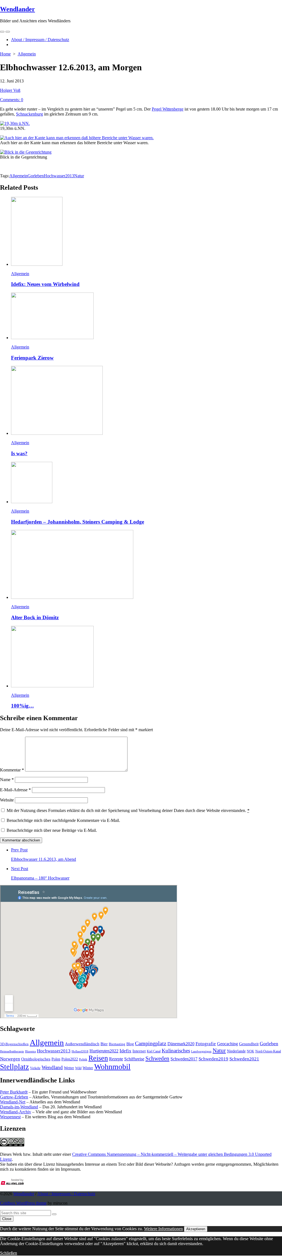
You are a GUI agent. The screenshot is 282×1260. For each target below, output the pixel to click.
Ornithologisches (35, 1059)
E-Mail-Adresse (15, 789)
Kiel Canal (154, 1051)
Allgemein (27, 54)
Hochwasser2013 (59, 175)
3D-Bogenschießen (14, 1044)
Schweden (157, 1058)
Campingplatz (150, 1043)
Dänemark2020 (180, 1043)
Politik (83, 1059)
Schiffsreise (134, 1059)
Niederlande (236, 1051)
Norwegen (10, 1058)
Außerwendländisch (82, 1044)
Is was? (19, 453)
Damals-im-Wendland (19, 1106)
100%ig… (22, 706)
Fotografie (206, 1043)
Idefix (125, 1050)
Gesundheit (249, 1044)
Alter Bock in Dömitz (35, 617)
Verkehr (35, 1068)
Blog (130, 1044)
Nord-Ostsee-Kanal (268, 1051)
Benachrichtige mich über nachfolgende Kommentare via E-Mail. (63, 820)
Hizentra (30, 1051)
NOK (250, 1051)
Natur (79, 175)
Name (7, 779)
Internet (139, 1051)
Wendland (52, 1067)
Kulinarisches (176, 1050)
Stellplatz (14, 1067)
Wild (78, 1068)
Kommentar (12, 770)
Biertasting (117, 1044)
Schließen (8, 1253)
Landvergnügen (201, 1051)
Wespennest (10, 1116)
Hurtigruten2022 (104, 1051)
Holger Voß (10, 90)
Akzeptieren (195, 1229)
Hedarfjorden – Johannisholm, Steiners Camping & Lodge (77, 522)
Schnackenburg (29, 114)
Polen (55, 1059)
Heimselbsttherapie (12, 1051)
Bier (104, 1044)
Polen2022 (69, 1059)
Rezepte (116, 1059)
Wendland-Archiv (15, 1111)
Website (7, 800)
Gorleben (36, 175)
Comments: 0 (11, 99)
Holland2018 (80, 1051)
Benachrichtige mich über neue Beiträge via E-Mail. (52, 830)
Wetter (69, 1068)
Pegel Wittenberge (167, 109)
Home (5, 54)
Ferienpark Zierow (32, 358)
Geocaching (227, 1043)
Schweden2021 (244, 1058)
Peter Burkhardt (14, 1092)
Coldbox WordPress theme (23, 1203)
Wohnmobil (112, 1066)
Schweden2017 (183, 1059)
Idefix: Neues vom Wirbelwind (45, 284)
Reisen (98, 1058)
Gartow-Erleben (14, 1097)
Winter (88, 1068)
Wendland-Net (12, 1102)
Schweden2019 (213, 1058)
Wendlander (23, 1193)
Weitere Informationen (163, 1228)
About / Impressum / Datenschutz (40, 39)
